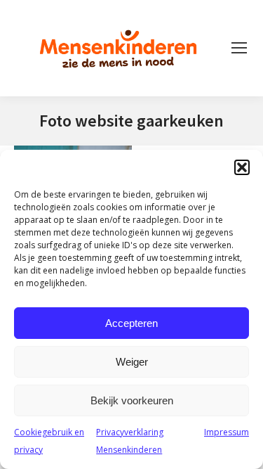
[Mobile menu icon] (239, 48)
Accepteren (131, 323)
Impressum (226, 432)
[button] (242, 167)
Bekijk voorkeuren (131, 400)
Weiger (132, 362)
